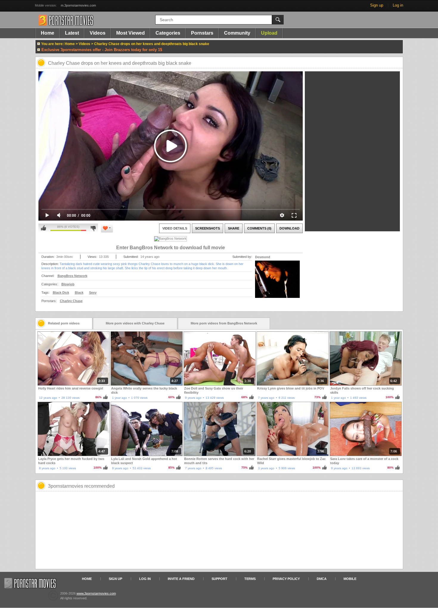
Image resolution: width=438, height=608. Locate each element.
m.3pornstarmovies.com (78, 5)
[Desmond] (277, 283)
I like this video (43, 228)
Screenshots (207, 228)
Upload (269, 33)
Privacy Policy (286, 579)
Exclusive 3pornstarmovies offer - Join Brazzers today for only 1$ (101, 49)
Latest (72, 33)
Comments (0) (259, 228)
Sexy (93, 292)
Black (79, 292)
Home (47, 33)
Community (237, 33)
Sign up (376, 5)
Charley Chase (71, 301)
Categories (168, 33)
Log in (398, 5)
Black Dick (61, 292)
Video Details (174, 228)
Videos (97, 33)
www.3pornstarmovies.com (96, 593)
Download (289, 228)
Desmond (262, 257)
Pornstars (202, 33)
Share (233, 228)
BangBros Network (72, 276)
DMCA (322, 579)
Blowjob (67, 284)
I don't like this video (93, 228)
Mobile (350, 579)
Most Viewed (130, 33)
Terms (250, 579)
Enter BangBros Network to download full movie (170, 247)
